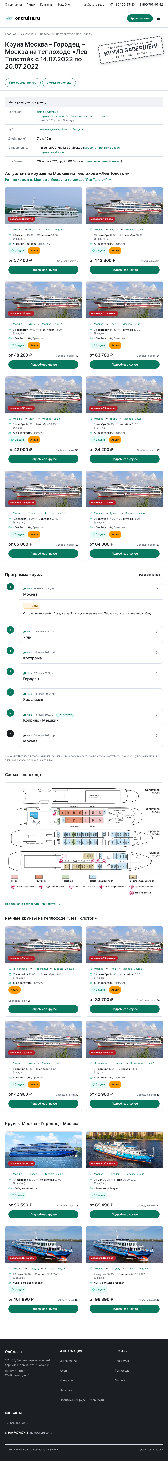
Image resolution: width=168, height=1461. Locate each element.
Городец (34, 513)
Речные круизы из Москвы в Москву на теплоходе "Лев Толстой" (56, 180)
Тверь (32, 229)
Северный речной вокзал (102, 147)
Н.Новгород (20, 968)
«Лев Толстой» (47, 111)
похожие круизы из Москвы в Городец (60, 129)
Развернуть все (149, 574)
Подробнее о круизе (43, 269)
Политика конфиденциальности (82, 1400)
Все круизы (123, 1360)
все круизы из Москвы (50, 152)
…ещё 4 (140, 513)
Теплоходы (122, 1370)
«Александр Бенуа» (106, 1188)
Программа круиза (22, 82)
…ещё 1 (57, 229)
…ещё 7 (60, 1173)
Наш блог (64, 4)
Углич (32, 324)
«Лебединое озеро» (25, 1188)
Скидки (19, 250)
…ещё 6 (137, 324)
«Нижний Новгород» (25, 243)
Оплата (120, 1380)
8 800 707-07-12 (151, 4)
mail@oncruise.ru (93, 4)
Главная (10, 34)
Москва (17, 229)
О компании (13, 4)
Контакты (46, 4)
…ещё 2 (57, 324)
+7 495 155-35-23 (122, 4)
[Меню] (158, 18)
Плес (113, 324)
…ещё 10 (141, 229)
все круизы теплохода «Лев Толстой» (59, 116)
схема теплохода (94, 116)
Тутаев (114, 513)
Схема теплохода (59, 82)
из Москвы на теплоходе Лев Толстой (66, 34)
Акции (31, 4)
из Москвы (28, 34)
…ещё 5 (69, 968)
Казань (114, 229)
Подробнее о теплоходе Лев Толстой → (33, 903)
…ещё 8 (141, 1173)
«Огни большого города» (28, 1282)
